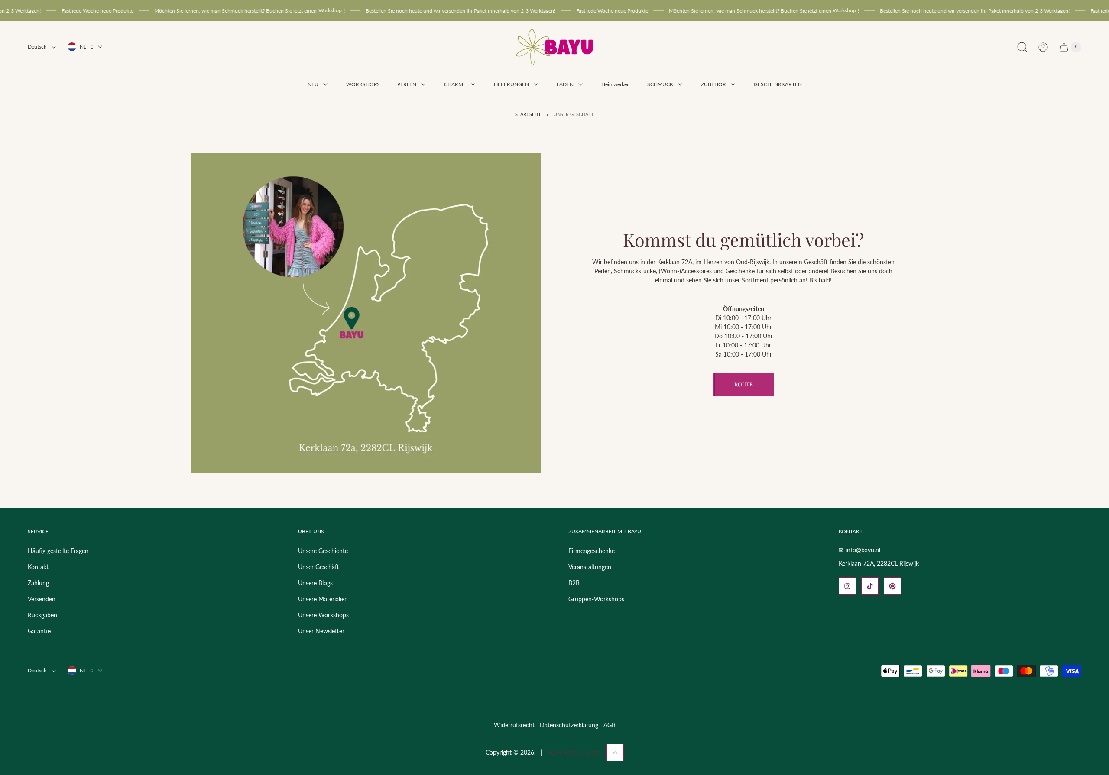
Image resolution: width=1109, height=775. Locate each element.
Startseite (528, 114)
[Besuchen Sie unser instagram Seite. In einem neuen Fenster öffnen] (847, 586)
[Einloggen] (1043, 47)
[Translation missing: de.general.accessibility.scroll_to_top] (615, 752)
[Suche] (1022, 47)
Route (743, 384)
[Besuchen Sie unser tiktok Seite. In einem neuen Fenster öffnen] (870, 586)
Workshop (302, 10)
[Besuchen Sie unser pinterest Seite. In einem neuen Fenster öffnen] (892, 586)
